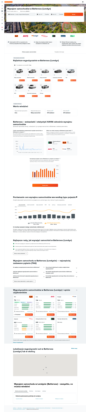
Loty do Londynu (19, 398)
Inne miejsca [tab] (37, 391)
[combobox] (12, 11)
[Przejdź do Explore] (2, 17)
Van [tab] (49, 204)
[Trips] (2, 23)
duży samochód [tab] (39, 204)
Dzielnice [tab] (31, 391)
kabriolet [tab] (70, 204)
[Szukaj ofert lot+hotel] (2, 13)
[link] (45, 185)
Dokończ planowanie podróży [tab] (21, 391)
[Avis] (53, 297)
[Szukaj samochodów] (2, 11)
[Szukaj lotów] (2, 6)
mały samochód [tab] (22, 204)
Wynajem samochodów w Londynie (19, 409)
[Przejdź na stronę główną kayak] (8, 2)
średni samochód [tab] (30, 204)
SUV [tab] (46, 204)
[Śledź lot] (2, 20)
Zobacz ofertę (21, 80)
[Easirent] (31, 319)
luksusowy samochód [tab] (61, 204)
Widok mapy (74, 348)
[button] (2, 2)
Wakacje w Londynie (59, 398)
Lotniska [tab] (44, 391)
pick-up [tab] (53, 204)
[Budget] (74, 297)
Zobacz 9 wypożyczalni (18, 342)
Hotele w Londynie (39, 398)
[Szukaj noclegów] (2, 8)
